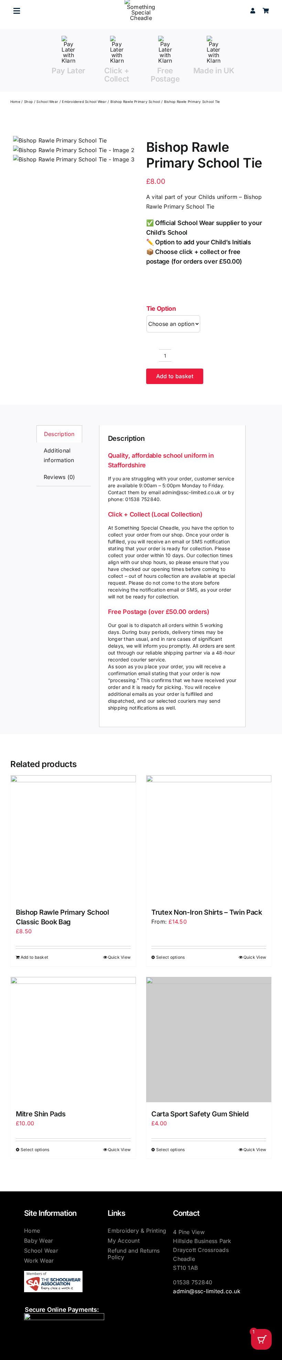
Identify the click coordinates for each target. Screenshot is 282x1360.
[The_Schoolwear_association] (53, 1273)
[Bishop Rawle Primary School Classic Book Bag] (73, 838)
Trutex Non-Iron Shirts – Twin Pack (206, 912)
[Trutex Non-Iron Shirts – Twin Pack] (208, 838)
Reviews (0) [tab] (59, 477)
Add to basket (174, 376)
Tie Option (161, 308)
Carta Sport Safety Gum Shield (199, 1114)
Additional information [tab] (59, 455)
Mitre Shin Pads (41, 1114)
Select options (170, 957)
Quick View (119, 957)
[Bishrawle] (73, 150)
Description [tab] (59, 434)
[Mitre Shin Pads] (73, 1039)
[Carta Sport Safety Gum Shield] (208, 1039)
